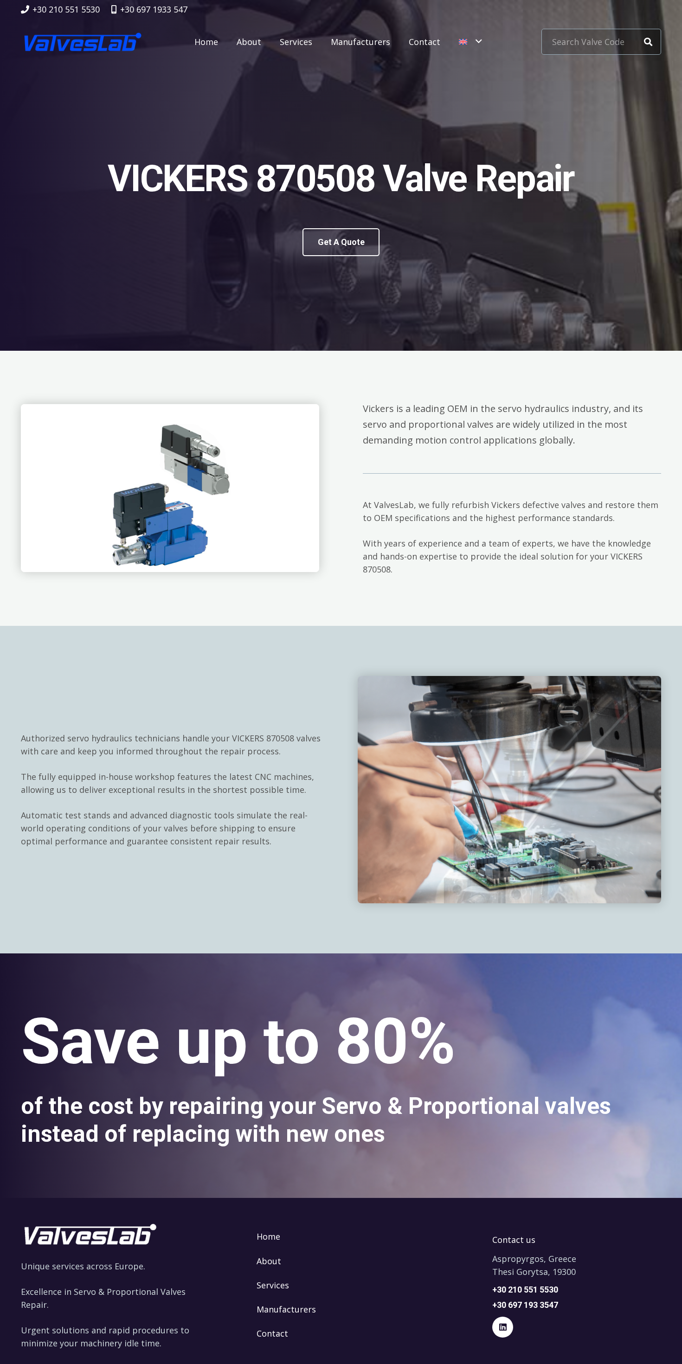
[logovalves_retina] (83, 41)
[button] (470, 41)
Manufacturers (286, 1309)
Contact (272, 1333)
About (269, 1261)
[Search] (648, 41)
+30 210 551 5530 (525, 1289)
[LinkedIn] (502, 1327)
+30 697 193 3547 (525, 1305)
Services (273, 1285)
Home (268, 1236)
